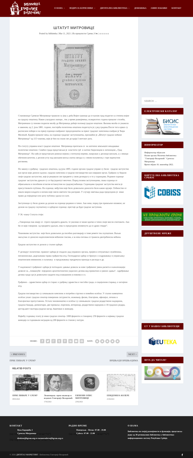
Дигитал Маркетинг (27, 455)
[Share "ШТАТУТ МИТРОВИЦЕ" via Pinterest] (65, 341)
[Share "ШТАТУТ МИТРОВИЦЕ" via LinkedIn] (70, 341)
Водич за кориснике (81, 8)
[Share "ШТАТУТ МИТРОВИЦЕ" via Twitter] (48, 341)
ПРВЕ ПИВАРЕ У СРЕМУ (25, 395)
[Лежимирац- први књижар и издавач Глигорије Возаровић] (58, 382)
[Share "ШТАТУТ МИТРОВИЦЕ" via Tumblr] (59, 341)
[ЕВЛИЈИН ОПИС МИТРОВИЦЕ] (89, 382)
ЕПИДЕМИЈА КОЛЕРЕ (118, 395)
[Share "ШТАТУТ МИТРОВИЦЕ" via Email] (76, 341)
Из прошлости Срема (82, 33)
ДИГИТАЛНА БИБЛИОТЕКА (113, 8)
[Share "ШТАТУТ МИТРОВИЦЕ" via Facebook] (42, 341)
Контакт (176, 8)
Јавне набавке (159, 8)
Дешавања (140, 8)
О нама (58, 8)
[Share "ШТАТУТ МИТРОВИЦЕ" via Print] (82, 341)
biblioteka (52, 33)
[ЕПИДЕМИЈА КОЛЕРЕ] (121, 382)
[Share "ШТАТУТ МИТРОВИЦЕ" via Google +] (53, 341)
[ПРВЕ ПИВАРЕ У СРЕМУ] (26, 382)
